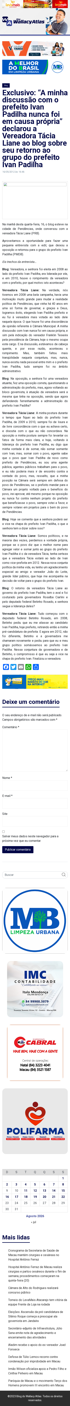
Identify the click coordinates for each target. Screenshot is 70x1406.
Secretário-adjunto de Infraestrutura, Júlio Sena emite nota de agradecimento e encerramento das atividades (35, 1333)
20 (44, 1197)
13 (44, 1190)
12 (35, 1190)
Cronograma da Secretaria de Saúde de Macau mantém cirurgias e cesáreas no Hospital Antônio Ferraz (33, 1255)
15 (63, 1190)
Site (4, 814)
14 (53, 1190)
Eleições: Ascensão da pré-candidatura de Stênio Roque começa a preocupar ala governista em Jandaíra (35, 1316)
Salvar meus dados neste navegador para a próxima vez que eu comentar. (30, 839)
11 (25, 1190)
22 (63, 1197)
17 (16, 1197)
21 (53, 1197)
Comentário (10, 727)
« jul (33, 1222)
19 (35, 1197)
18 (25, 1197)
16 (7, 1197)
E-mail (7, 796)
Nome (7, 778)
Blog (6, 85)
